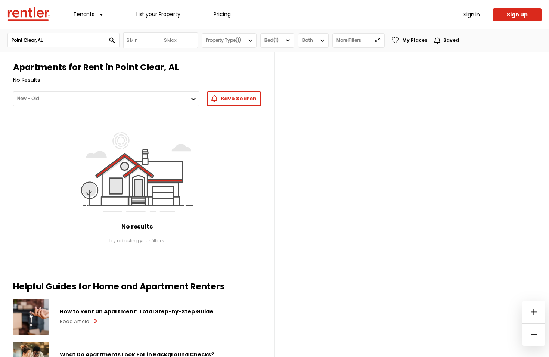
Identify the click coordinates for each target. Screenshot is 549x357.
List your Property (158, 14)
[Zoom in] (533, 312)
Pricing (222, 14)
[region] (411, 204)
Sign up (517, 14)
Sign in (471, 14)
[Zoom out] (533, 334)
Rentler (28, 14)
